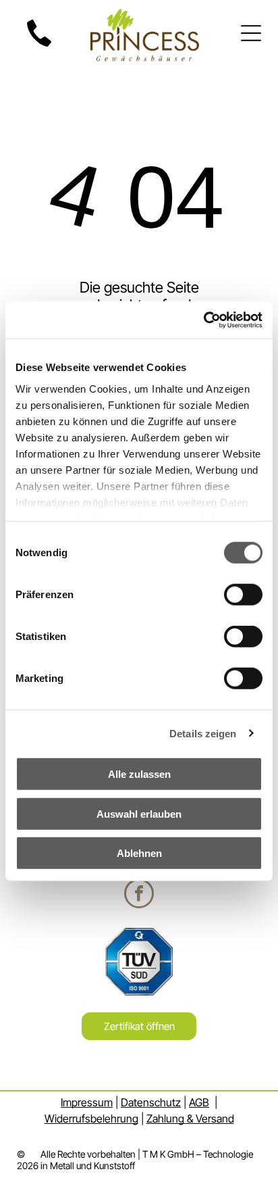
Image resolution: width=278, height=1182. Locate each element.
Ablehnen (139, 853)
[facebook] (139, 895)
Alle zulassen (139, 774)
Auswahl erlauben (139, 813)
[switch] (243, 595)
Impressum (87, 1102)
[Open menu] (251, 33)
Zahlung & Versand (190, 1118)
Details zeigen (202, 733)
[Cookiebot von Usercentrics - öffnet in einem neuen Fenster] (203, 319)
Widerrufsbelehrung (91, 1118)
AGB (199, 1102)
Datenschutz (151, 1102)
